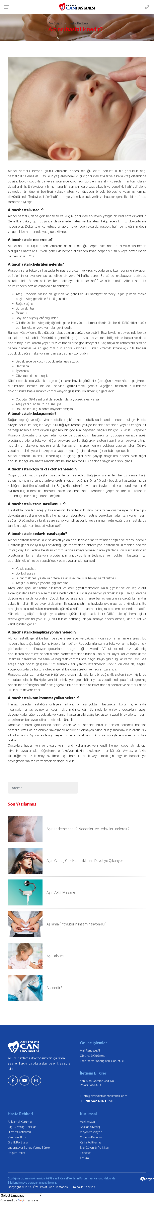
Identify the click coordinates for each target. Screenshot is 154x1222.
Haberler (85, 1152)
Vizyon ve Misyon (91, 1132)
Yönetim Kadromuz (92, 1137)
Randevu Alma (17, 1137)
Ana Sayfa (55, 23)
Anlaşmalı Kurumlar (20, 1121)
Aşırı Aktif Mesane (61, 892)
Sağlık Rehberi (78, 23)
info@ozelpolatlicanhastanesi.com (105, 1096)
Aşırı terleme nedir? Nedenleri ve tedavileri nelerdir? (88, 829)
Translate (31, 1200)
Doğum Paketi (16, 1152)
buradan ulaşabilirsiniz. (42, 1182)
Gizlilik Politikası (18, 1142)
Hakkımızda (87, 1121)
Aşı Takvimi (55, 956)
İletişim (84, 1158)
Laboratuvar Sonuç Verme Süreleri (29, 1147)
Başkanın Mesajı (90, 1126)
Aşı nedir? (54, 988)
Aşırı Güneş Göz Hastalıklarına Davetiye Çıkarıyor (85, 860)
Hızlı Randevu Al (90, 1050)
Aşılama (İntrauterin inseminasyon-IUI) (76, 924)
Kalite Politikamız (90, 1142)
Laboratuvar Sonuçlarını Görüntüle (102, 1061)
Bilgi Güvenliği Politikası (22, 1126)
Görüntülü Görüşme (92, 1055)
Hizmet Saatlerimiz (19, 1132)
